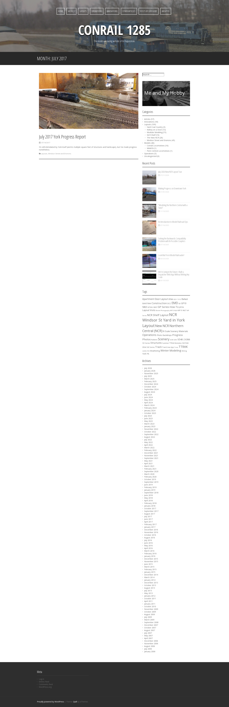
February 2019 (150, 487)
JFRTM (181, 307)
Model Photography (162, 310)
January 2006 (149, 651)
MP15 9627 (182, 310)
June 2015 (148, 564)
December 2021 (151, 453)
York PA (145, 353)
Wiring (184, 351)
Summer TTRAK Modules (172, 343)
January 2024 (149, 410)
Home (60, 11)
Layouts (83, 11)
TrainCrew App (168, 347)
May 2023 (148, 421)
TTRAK (183, 347)
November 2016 (151, 532)
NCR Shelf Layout (158, 315)
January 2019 (149, 490)
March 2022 (149, 447)
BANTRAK (146, 303)
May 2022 (148, 442)
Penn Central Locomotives (158, 151)
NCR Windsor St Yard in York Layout (163, 320)
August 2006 (149, 646)
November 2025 (151, 373)
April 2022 (148, 445)
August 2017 (149, 514)
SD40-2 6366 (184, 339)
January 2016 (149, 556)
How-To (174, 306)
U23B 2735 (145, 351)
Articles (147, 119)
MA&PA (150, 148)
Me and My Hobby (164, 93)
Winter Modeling (170, 350)
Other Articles (128, 11)
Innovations (112, 11)
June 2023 (148, 418)
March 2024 (149, 405)
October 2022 (150, 431)
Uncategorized (150, 156)
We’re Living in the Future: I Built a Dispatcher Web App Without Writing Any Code (173, 274)
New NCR (162, 326)
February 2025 (150, 381)
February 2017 (150, 524)
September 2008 (151, 622)
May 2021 (148, 461)
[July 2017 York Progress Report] (88, 101)
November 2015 (151, 561)
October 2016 (150, 535)
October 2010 (150, 606)
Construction (159, 303)
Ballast (185, 299)
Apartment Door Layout (155, 299)
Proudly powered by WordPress (50, 701)
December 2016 (151, 529)
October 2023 (150, 413)
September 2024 (151, 389)
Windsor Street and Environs (59, 153)
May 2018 (148, 498)
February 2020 (150, 476)
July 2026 (148, 368)
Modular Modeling (154, 132)
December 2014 (151, 574)
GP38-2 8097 (152, 307)
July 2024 (148, 394)
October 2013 (150, 585)
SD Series (146, 343)
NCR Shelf (151, 135)
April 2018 (148, 500)
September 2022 (151, 434)
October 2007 (150, 627)
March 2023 (149, 423)
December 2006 (151, 641)
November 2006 (151, 643)
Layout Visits (148, 310)
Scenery (163, 339)
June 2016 (148, 543)
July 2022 (148, 439)
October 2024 (150, 386)
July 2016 (148, 540)
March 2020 (149, 474)
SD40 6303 (173, 340)
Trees (176, 347)
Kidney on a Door (154, 129)
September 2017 (151, 511)
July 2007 (148, 633)
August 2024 (149, 392)
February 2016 (150, 553)
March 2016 (149, 551)
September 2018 (151, 492)
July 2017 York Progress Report (62, 136)
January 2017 (149, 527)
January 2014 (149, 580)
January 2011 (149, 604)
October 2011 (150, 598)
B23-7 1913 (177, 299)
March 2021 (149, 466)
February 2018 (150, 503)
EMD (175, 303)
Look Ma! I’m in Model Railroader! (171, 255)
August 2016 (149, 537)
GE (180, 303)
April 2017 (148, 521)
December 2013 (151, 582)
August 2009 (149, 614)
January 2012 (149, 596)
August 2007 (149, 630)
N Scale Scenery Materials (175, 331)
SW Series (151, 347)
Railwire (154, 340)
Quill (75, 701)
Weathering (155, 351)
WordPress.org (45, 687)
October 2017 (150, 508)
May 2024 (148, 400)
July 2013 (148, 590)
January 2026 (149, 371)
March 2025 (149, 378)
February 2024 (150, 408)
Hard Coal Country (155, 127)
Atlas (170, 299)
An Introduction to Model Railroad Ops (173, 221)
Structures (156, 342)
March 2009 (149, 619)
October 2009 (150, 611)
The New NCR (153, 137)
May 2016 (148, 545)
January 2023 (149, 426)
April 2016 (148, 548)
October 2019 (150, 479)
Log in (41, 679)
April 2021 (148, 463)
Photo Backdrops (164, 335)
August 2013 (149, 588)
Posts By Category (148, 11)
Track (158, 346)
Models (71, 11)
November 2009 (151, 609)
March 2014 (149, 577)
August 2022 (149, 437)
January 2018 (149, 506)
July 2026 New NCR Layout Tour (170, 171)
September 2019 (151, 482)
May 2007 (148, 635)
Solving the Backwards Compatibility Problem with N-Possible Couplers (172, 240)
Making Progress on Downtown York (172, 188)
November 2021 (151, 455)
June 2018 (148, 495)
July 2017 (148, 516)
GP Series (163, 307)
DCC (169, 303)
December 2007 (151, 625)
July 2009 (148, 617)
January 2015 (149, 572)
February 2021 (150, 468)
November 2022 (151, 429)
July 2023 (148, 416)
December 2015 (151, 559)
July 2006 (148, 649)
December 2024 (151, 384)
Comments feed (46, 684)
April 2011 (148, 601)
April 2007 (148, 638)
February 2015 (150, 569)
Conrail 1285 (114, 30)
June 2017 (148, 519)
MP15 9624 (173, 310)
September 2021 (151, 458)
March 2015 (149, 566)
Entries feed (44, 681)
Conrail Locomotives (156, 145)
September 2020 (151, 471)
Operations (97, 11)
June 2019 (148, 484)
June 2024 (148, 397)
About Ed (165, 11)
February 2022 (150, 450)
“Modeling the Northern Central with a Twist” (172, 206)
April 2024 (148, 402)
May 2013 (148, 593)
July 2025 (148, 376)
